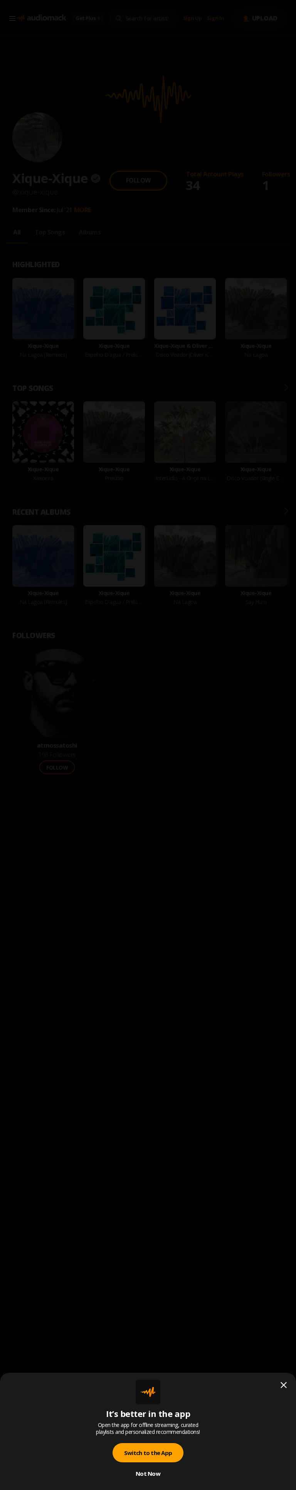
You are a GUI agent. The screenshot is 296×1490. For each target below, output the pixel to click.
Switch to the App (148, 1453)
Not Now (148, 1473)
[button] (148, 745)
